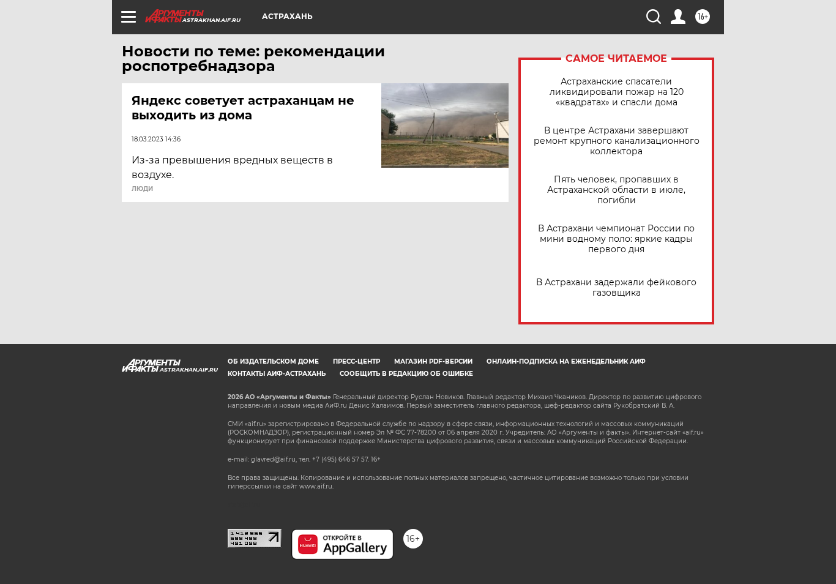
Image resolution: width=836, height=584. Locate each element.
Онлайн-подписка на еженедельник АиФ (566, 361)
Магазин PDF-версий (433, 361)
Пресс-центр (356, 361)
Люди (142, 189)
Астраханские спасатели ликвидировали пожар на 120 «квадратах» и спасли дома (617, 92)
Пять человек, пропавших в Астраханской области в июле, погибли (616, 190)
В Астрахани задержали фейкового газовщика (616, 287)
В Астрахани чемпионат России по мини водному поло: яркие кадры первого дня (616, 239)
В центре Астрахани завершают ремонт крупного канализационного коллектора (617, 141)
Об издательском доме (273, 361)
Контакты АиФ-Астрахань (277, 374)
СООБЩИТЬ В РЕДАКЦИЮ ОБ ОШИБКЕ (406, 374)
